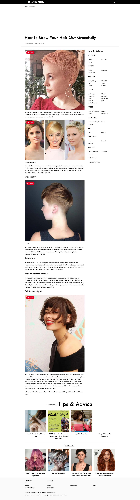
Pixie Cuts (91, 72)
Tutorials (104, 151)
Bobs (90, 70)
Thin (89, 83)
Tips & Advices (93, 151)
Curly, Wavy (92, 81)
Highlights (104, 98)
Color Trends (92, 103)
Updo (90, 113)
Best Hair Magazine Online (51, 492)
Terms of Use (50, 487)
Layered (104, 70)
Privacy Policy (73, 485)
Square (90, 143)
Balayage (91, 94)
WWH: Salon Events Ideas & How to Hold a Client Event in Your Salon (58, 436)
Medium (104, 60)
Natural (103, 85)
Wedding (91, 124)
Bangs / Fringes (93, 111)
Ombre (90, 101)
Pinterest (61, 392)
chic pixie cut (28, 243)
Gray (90, 98)
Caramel (104, 96)
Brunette (91, 96)
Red (102, 101)
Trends (90, 154)
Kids (89, 132)
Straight (104, 81)
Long (90, 62)
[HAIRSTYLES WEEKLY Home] (35, 481)
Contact (27, 485)
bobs (26, 394)
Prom (103, 122)
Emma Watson (29, 166)
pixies (79, 392)
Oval (89, 141)
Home (26, 6)
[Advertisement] (70, 21)
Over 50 (103, 132)
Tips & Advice (32, 6)
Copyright (49, 485)
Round (103, 141)
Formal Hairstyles (94, 122)
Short (90, 60)
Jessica (29, 43)
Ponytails (104, 113)
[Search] (114, 2)
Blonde (103, 94)
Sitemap (95, 485)
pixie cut (42, 115)
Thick (103, 83)
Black (90, 85)
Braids (103, 111)
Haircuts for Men (94, 162)
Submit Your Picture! (30, 487)
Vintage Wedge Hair (58, 473)
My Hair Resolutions (81, 434)
